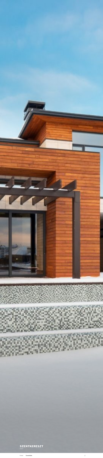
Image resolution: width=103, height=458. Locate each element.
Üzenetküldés (29, 455)
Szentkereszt (31, 446)
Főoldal (21, 455)
